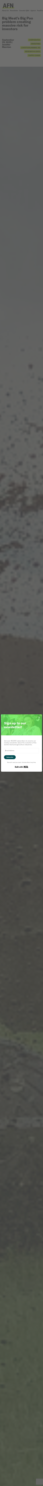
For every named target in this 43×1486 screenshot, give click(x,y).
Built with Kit (21, 767)
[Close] (39, 717)
